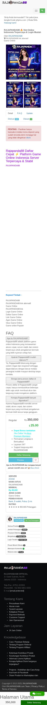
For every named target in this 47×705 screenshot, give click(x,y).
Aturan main (14, 606)
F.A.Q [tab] (19, 113)
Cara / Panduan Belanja (19, 642)
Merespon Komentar (16, 549)
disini (28, 137)
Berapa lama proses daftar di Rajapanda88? (23, 380)
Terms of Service (9, 689)
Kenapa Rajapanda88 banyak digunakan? (23, 399)
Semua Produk (16, 526)
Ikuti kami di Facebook (18, 672)
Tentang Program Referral (20, 644)
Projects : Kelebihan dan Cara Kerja (24, 670)
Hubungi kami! (10, 23)
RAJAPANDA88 (15, 36)
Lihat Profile (18, 520)
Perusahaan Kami (16, 603)
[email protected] (17, 591)
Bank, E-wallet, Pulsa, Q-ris (20, 501)
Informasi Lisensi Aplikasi (20, 658)
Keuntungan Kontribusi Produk (22, 656)
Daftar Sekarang (23, 455)
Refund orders (15, 552)
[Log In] (42, 10)
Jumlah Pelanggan (17, 530)
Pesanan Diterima (16, 533)
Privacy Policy (37, 686)
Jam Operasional (16, 620)
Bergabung (16, 536)
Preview (20, 460)
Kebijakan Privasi (16, 612)
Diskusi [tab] (13, 119)
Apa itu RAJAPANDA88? (17, 338)
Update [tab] (30, 113)
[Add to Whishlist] (35, 460)
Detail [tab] (10, 113)
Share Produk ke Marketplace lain (23, 675)
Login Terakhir (17, 540)
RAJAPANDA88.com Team (18, 686)
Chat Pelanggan (33, 520)
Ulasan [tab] (27, 119)
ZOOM (12, 479)
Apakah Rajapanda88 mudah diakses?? (23, 358)
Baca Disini (34, 468)
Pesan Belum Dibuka (16, 545)
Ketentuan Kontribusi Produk (21, 653)
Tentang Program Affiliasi (19, 647)
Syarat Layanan (16, 609)
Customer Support (17, 617)
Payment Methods (17, 614)
